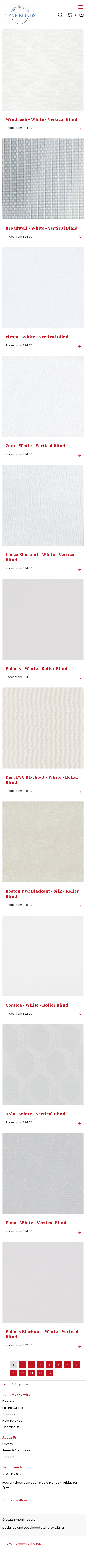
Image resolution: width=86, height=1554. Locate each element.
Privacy (7, 1444)
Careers (8, 1456)
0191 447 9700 (12, 1473)
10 (22, 1373)
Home (6, 1384)
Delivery (8, 1401)
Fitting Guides (12, 1407)
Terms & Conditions (16, 1450)
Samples (8, 1414)
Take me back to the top (23, 1543)
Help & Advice (12, 1420)
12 (40, 1373)
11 (31, 1373)
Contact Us (10, 1427)
